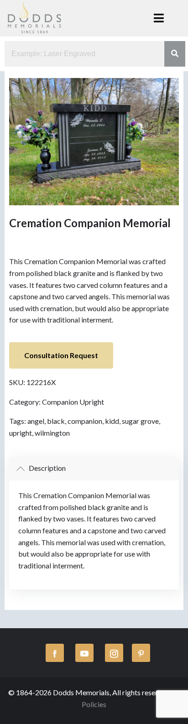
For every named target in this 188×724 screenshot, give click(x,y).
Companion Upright (73, 401)
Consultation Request (61, 355)
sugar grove (140, 421)
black (56, 421)
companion (85, 421)
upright (20, 432)
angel (35, 421)
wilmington (52, 432)
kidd (112, 421)
